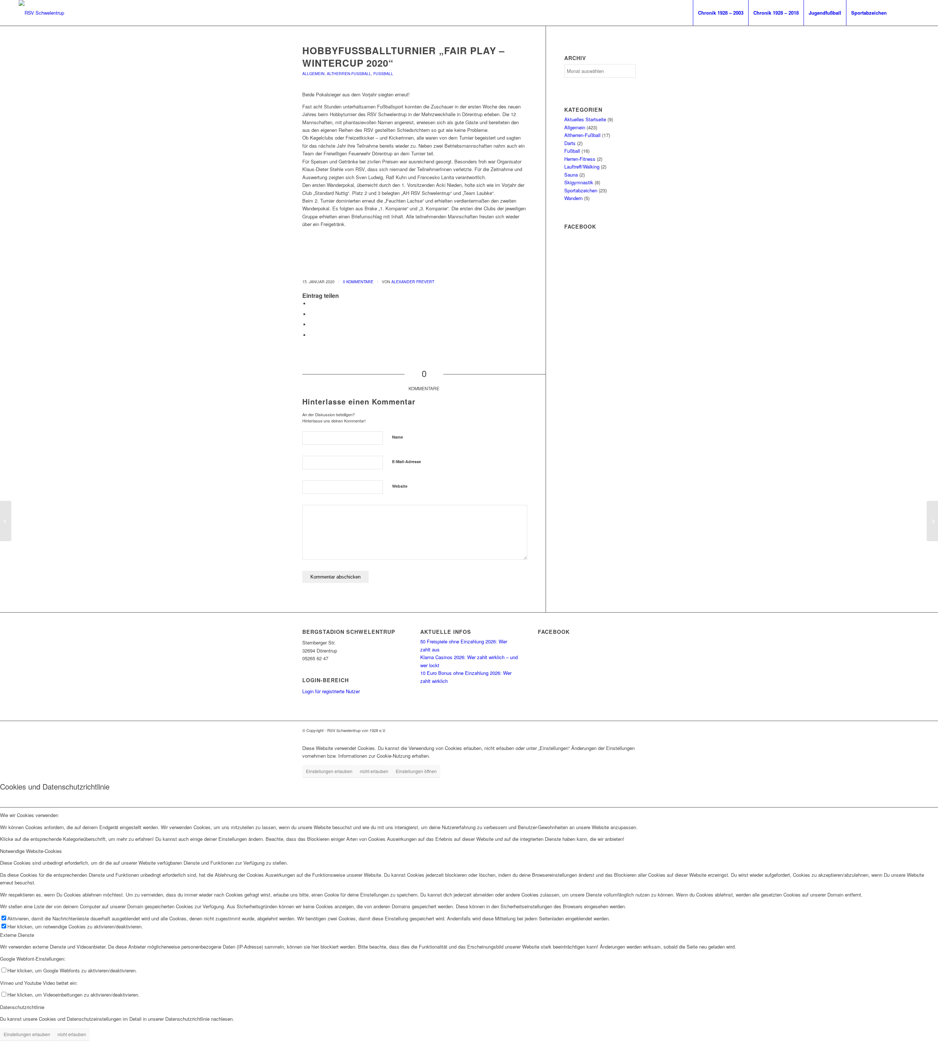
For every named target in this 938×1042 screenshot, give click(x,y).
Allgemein (313, 73)
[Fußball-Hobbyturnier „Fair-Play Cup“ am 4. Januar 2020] (5, 521)
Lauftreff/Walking (581, 166)
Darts (570, 143)
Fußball (383, 73)
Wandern (573, 198)
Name (397, 437)
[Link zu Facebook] (902, 12)
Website (399, 486)
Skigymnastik (578, 182)
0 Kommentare (358, 281)
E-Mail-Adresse (406, 461)
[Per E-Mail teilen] (311, 335)
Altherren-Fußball (349, 73)
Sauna (571, 174)
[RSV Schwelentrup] (41, 13)
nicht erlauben (374, 771)
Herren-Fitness (579, 158)
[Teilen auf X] (311, 314)
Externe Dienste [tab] (17, 934)
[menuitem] (720, 13)
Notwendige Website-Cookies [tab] (31, 850)
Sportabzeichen (580, 190)
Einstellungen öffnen (416, 771)
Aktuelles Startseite (585, 119)
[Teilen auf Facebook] (311, 303)
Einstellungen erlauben (329, 771)
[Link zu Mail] (913, 12)
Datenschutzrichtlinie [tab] (22, 1007)
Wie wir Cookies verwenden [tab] (29, 815)
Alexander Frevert (412, 281)
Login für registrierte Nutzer (331, 691)
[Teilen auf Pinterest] (311, 324)
